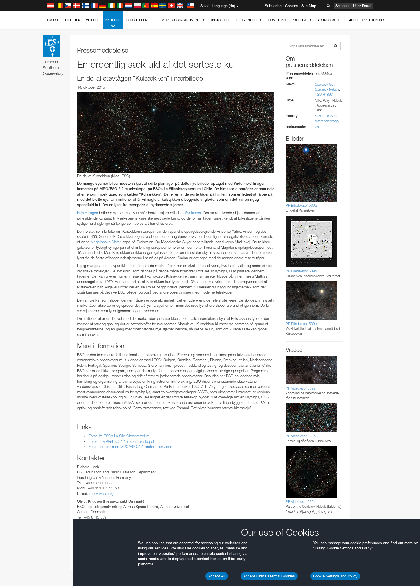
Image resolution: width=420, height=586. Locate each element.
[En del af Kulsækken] (175, 132)
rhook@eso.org (101, 493)
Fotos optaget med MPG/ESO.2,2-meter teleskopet (130, 446)
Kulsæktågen (87, 212)
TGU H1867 (324, 94)
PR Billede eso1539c (301, 324)
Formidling (276, 20)
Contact (291, 5)
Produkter (301, 20)
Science (342, 5)
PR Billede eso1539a (301, 205)
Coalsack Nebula (327, 89)
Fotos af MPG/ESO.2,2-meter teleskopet (121, 441)
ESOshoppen (136, 20)
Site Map (308, 5)
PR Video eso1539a (300, 388)
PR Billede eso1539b (301, 271)
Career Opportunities (366, 20)
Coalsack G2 (324, 84)
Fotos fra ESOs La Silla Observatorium (119, 436)
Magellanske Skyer (106, 242)
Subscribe (273, 5)
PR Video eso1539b (301, 436)
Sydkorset (193, 212)
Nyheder (113, 20)
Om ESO (53, 20)
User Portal (362, 5)
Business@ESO (329, 20)
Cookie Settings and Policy (335, 576)
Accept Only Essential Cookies (269, 576)
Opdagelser (220, 20)
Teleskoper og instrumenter (178, 20)
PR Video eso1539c (300, 501)
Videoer (93, 20)
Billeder (72, 20)
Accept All (216, 576)
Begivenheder (248, 20)
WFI (318, 127)
